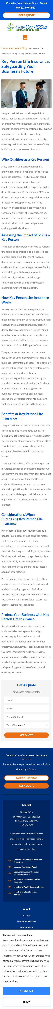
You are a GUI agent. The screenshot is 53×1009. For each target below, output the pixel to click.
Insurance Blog (18, 48)
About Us (26, 915)
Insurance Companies (26, 921)
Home (4, 48)
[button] (25, 37)
